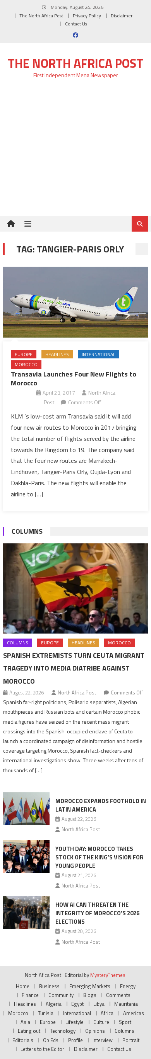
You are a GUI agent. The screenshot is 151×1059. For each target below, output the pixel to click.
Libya (99, 1004)
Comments (118, 995)
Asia (25, 1022)
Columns (27, 531)
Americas (133, 1013)
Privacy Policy (87, 15)
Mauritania (126, 1004)
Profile (75, 1040)
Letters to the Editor (42, 1049)
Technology (63, 1031)
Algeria (54, 1004)
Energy (128, 986)
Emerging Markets (89, 986)
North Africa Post (77, 692)
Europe (24, 354)
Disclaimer (121, 15)
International (98, 354)
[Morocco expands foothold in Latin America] (26, 808)
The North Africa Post (41, 15)
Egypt (77, 1004)
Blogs (89, 995)
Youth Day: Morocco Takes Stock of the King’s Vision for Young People (99, 857)
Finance (30, 995)
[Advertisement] (75, 151)
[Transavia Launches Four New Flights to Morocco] (75, 302)
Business (49, 986)
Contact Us (76, 23)
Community (61, 995)
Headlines (57, 354)
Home (22, 986)
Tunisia (45, 1013)
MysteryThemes (107, 975)
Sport (125, 1022)
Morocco (26, 364)
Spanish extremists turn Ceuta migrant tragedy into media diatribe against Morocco (73, 668)
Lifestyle (74, 1022)
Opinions (95, 1031)
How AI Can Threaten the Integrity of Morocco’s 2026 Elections (97, 913)
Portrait (130, 1040)
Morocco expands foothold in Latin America (100, 805)
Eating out (29, 1031)
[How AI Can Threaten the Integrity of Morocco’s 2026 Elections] (26, 912)
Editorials (22, 1040)
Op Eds (50, 1040)
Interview (103, 1040)
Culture (101, 1022)
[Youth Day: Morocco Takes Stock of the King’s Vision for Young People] (26, 856)
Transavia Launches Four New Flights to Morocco (73, 378)
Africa (107, 1013)
